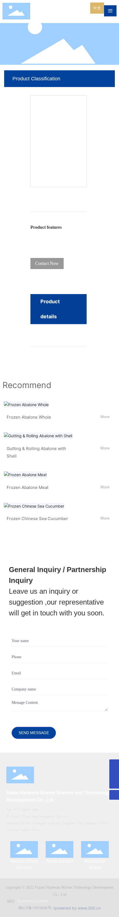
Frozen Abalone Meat (27, 487)
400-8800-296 (26, 809)
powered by (66, 908)
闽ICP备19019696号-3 (36, 908)
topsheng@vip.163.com (50, 816)
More (105, 416)
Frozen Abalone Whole (29, 417)
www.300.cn (89, 908)
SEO (11, 901)
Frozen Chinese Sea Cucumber (37, 518)
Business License (32, 900)
